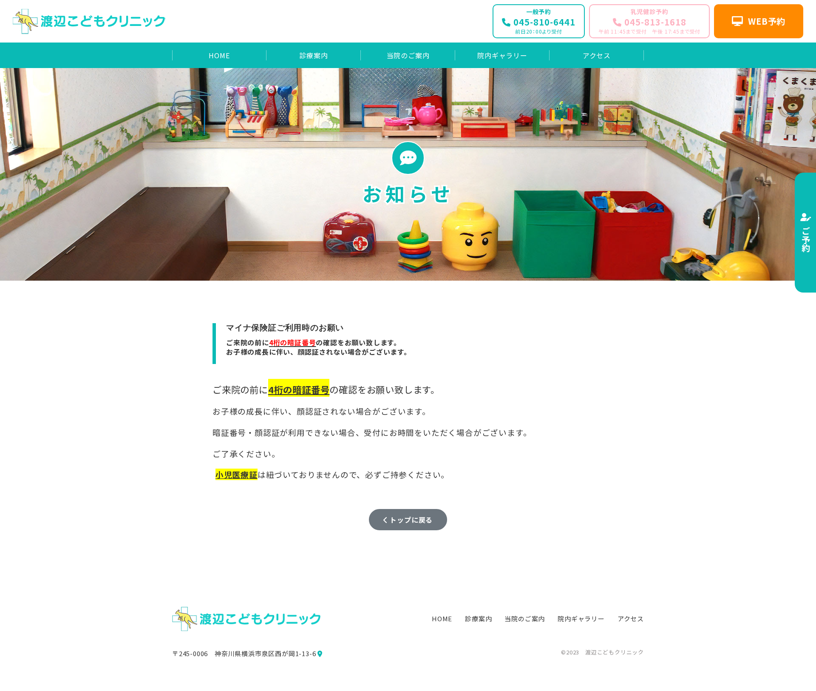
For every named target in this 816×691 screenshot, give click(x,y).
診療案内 (478, 618)
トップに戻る (410, 520)
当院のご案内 (524, 618)
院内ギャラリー (581, 618)
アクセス (631, 618)
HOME (442, 618)
